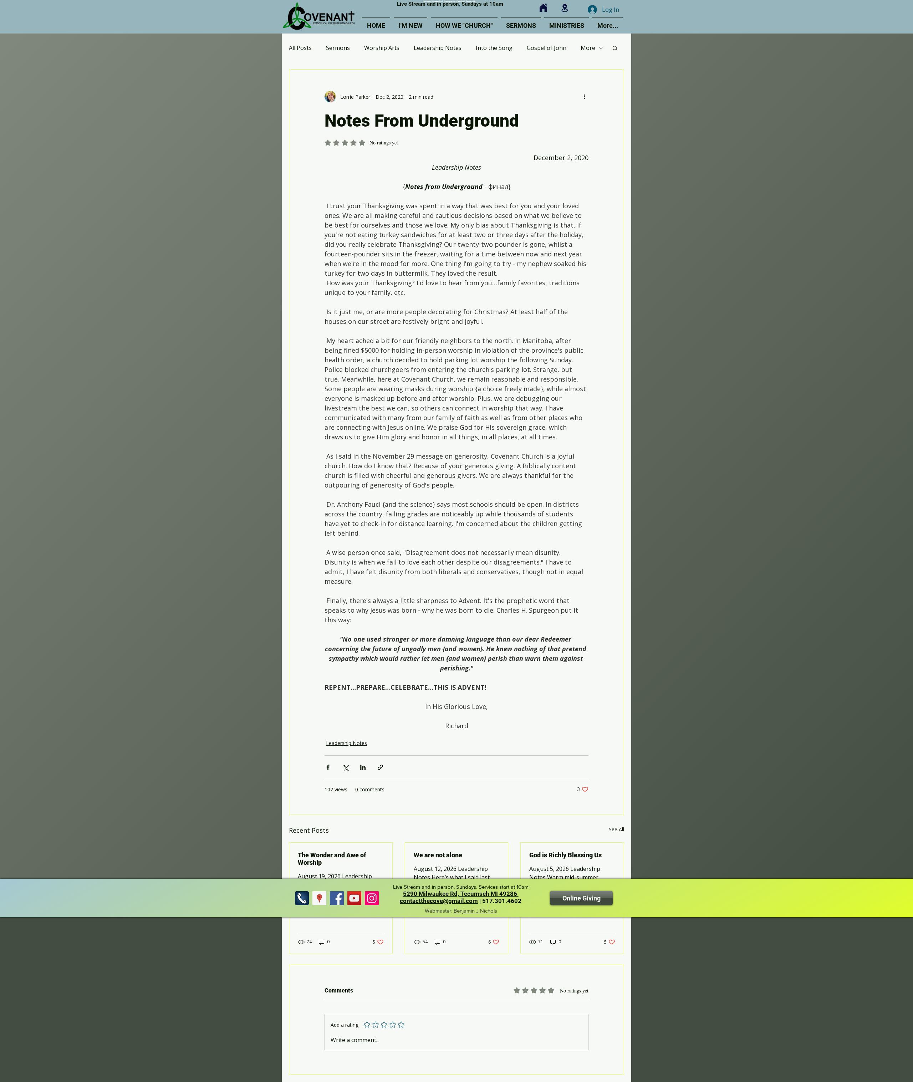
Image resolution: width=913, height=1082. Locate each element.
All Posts (300, 48)
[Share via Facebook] (328, 767)
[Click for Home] (543, 7)
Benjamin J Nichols (475, 911)
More (588, 48)
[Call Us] (302, 898)
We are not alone (438, 855)
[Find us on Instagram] (372, 898)
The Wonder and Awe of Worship (332, 858)
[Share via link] (380, 767)
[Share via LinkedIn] (362, 767)
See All (616, 829)
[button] (615, 48)
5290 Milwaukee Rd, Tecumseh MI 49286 (461, 893)
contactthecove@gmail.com (439, 900)
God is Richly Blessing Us (565, 855)
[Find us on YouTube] (354, 898)
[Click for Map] (564, 8)
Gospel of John (546, 48)
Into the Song (494, 48)
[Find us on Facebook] (337, 898)
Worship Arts (381, 48)
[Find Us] (319, 898)
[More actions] (584, 96)
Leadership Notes (437, 48)
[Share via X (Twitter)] (345, 767)
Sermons (338, 48)
